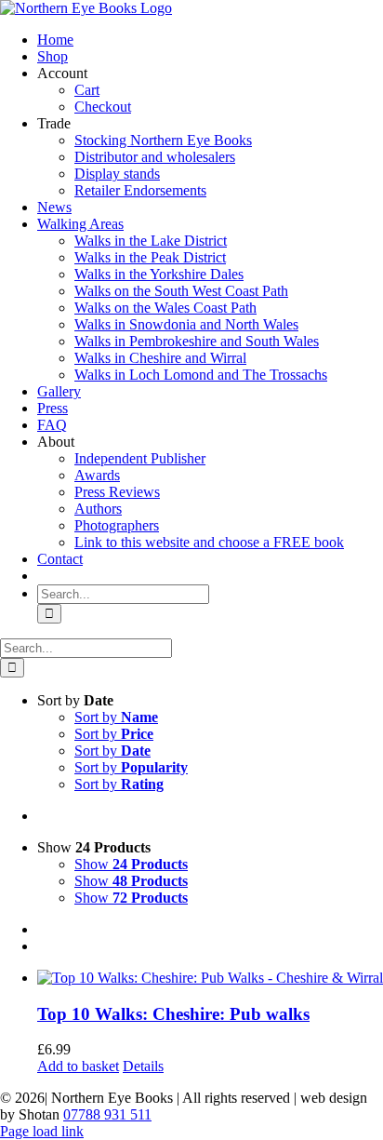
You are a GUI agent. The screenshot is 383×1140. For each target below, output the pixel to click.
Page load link (42, 1131)
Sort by (116, 717)
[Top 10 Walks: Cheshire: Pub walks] (210, 978)
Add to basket (78, 1066)
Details (143, 1066)
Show (131, 864)
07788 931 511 (107, 1114)
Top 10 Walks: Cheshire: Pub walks (173, 1014)
